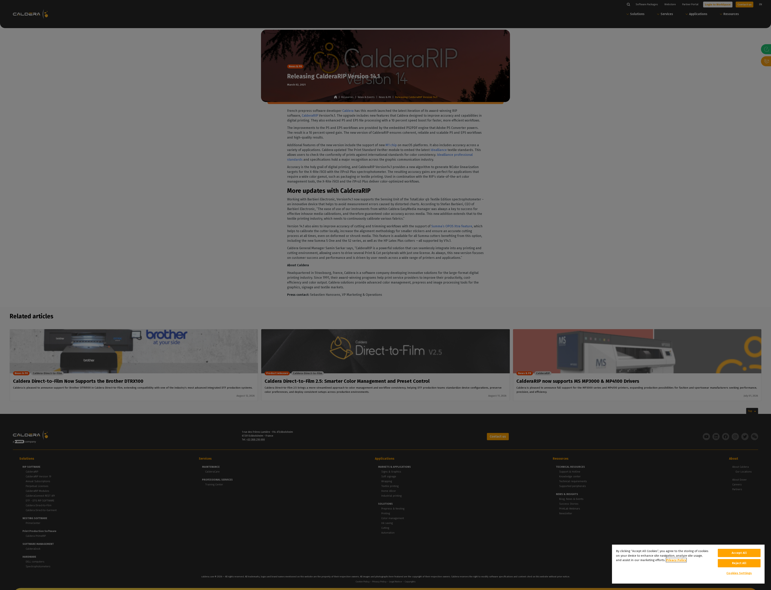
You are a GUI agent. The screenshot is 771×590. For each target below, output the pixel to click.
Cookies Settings (739, 573)
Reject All (739, 563)
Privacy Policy (676, 560)
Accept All (739, 553)
